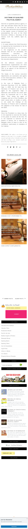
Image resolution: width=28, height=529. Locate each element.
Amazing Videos (5, 328)
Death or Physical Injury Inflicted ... (11, 186)
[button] (14, 520)
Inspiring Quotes (5, 341)
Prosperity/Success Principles (8, 356)
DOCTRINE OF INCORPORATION (16, 431)
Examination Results (6, 330)
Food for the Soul (5, 333)
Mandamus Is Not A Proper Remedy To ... (12, 216)
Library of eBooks (5, 351)
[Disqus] (14, 273)
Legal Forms (4, 348)
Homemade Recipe (5, 338)
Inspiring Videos (5, 343)
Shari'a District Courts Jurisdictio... (11, 246)
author (13, 134)
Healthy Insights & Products (8, 335)
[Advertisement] (12, 497)
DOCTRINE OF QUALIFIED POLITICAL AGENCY (14, 421)
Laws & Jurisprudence (14, 14)
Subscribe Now (14, 526)
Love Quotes (4, 353)
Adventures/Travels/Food (7, 325)
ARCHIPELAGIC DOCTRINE (14, 390)
